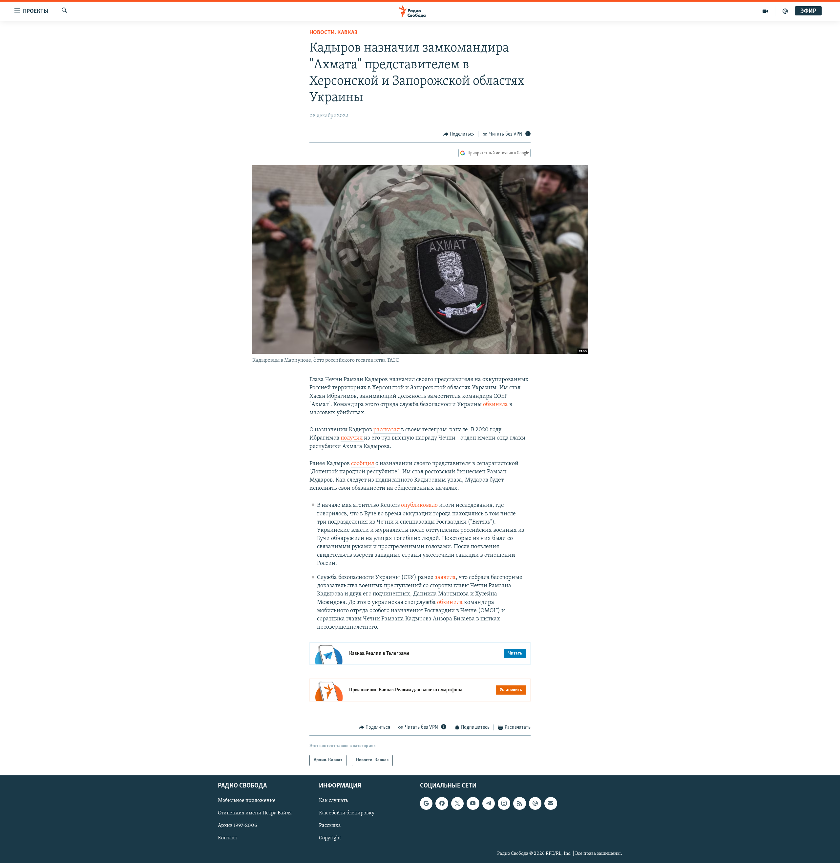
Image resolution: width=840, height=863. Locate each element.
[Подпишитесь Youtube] (473, 803)
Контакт (227, 838)
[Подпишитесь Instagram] (504, 803)
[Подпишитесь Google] (426, 803)
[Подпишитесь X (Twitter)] (457, 803)
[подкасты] (785, 11)
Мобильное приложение (247, 800)
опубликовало (420, 505)
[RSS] (519, 803)
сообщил (363, 464)
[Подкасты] (535, 803)
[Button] (459, 134)
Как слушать (333, 800)
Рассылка (330, 825)
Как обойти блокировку (346, 813)
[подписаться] (550, 803)
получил (352, 438)
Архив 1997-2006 (237, 825)
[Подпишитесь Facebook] (441, 803)
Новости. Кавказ (333, 33)
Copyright (330, 838)
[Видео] (765, 11)
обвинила (450, 603)
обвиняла (495, 405)
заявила (445, 578)
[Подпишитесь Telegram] (488, 803)
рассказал (387, 430)
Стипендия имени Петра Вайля (255, 813)
